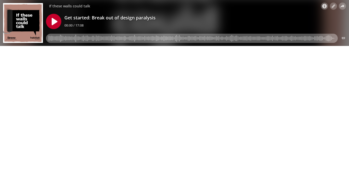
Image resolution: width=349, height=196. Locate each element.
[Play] (53, 21)
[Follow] (333, 6)
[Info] (324, 6)
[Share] (342, 6)
